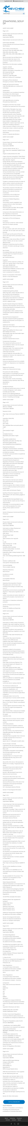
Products (19, 1118)
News (19, 1120)
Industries (12, 1118)
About (6, 1118)
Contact (14, 1120)
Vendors (8, 1120)
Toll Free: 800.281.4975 (14, 1102)
